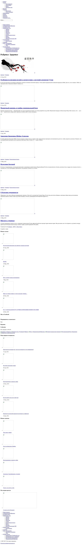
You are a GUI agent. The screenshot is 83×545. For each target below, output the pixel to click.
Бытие (4, 2)
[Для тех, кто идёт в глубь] (8, 485)
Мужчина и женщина (10, 44)
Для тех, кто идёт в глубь (8, 487)
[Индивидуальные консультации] (52, 331)
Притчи (7, 31)
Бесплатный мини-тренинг (12, 50)
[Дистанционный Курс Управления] (69, 331)
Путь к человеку (9, 12)
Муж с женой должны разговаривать (11, 277)
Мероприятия (6, 13)
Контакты (5, 16)
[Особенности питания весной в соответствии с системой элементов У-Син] (17, 72)
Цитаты (7, 30)
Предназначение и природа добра (10, 381)
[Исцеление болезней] (17, 157)
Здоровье (5, 42)
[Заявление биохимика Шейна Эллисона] (17, 129)
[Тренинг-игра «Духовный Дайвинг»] (19, 331)
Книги (7, 36)
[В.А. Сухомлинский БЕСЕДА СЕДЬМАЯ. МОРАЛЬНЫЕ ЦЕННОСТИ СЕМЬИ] (8, 307)
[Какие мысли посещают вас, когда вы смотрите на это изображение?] (8, 347)
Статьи (7, 34)
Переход (5, 9)
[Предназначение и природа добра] (8, 379)
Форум (4, 14)
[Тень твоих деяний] (8, 430)
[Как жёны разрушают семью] (8, 363)
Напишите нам (9, 7)
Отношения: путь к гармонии (12, 49)
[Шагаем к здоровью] (17, 213)
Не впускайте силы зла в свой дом (10, 397)
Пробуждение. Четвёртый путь (12, 47)
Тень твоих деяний (7, 432)
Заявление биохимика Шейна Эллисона (15, 136)
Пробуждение (6, 39)
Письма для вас (6, 46)
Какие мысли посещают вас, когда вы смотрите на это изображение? (18, 349)
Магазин (5, 15)
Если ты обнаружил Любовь (9, 446)
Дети (7, 45)
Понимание (8, 10)
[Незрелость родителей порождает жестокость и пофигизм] (8, 411)
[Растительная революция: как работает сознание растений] (8, 243)
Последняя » (19, 226)
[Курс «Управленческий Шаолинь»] (37, 331)
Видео (7, 6)
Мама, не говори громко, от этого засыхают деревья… (15, 293)
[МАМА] (8, 259)
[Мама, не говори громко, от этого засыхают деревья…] (8, 291)
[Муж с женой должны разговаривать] (8, 275)
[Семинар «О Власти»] (6, 331)
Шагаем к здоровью (8, 221)
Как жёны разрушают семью (9, 365)
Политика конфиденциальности (8, 543)
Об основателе (9, 3)
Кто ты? (5, 8)
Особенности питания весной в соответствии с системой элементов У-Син (27, 80)
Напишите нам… (7, 17)
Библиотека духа (7, 28)
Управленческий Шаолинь (9, 25)
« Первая (10, 226)
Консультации (9, 40)
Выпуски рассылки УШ (11, 38)
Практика (8, 32)
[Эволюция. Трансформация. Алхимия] (8, 471)
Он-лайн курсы (6, 27)
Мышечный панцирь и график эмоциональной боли (19, 108)
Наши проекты (6, 24)
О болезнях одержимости (9, 192)
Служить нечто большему (9, 510)
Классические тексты (10, 35)
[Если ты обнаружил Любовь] (8, 444)
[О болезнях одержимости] (17, 185)
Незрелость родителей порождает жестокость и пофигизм (16, 413)
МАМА (4, 261)
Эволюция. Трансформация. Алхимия (11, 474)
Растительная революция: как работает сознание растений (16, 245)
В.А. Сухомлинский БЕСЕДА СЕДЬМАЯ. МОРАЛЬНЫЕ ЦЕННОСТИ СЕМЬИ (21, 309)
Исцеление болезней (8, 164)
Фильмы (7, 37)
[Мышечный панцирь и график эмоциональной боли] (17, 100)
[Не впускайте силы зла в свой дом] (8, 395)
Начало (4, 1)
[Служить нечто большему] (20, 507)
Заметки (7, 29)
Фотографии (8, 5)
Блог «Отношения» (7, 43)
